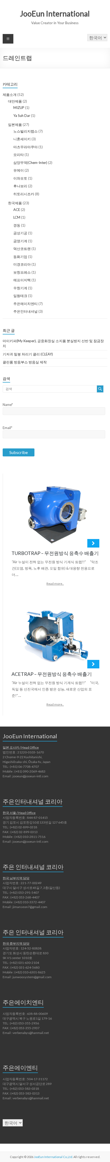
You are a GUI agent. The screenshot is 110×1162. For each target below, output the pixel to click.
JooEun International (55, 13)
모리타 (18, 154)
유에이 (18, 170)
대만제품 (15, 101)
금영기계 (20, 241)
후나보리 (20, 186)
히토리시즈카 (23, 194)
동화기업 (20, 257)
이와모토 (20, 178)
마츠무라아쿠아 (25, 147)
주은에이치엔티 (25, 304)
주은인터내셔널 (25, 311)
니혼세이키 (22, 139)
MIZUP (18, 107)
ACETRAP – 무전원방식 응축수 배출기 (51, 674)
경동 (16, 225)
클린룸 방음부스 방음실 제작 (25, 362)
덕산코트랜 (22, 249)
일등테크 (20, 296)
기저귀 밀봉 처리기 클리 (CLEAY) (28, 354)
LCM (16, 217)
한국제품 (15, 203)
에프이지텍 (22, 280)
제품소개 (10, 94)
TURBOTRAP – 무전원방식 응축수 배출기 (55, 553)
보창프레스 (22, 272)
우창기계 (20, 288)
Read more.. (55, 584)
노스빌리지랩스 (25, 131)
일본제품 (15, 124)
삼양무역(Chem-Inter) (30, 162)
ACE (16, 209)
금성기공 (20, 233)
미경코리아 (22, 264)
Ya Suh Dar (21, 115)
